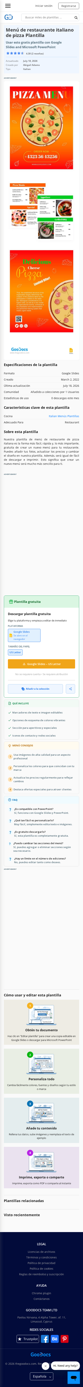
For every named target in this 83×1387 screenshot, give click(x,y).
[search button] (76, 17)
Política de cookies (41, 1268)
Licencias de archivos (41, 1252)
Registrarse (68, 6)
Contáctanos (42, 1299)
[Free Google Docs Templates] (9, 17)
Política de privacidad (41, 1263)
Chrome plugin (41, 1293)
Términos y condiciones (41, 1257)
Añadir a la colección (37, 688)
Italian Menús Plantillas (64, 416)
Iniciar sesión (44, 6)
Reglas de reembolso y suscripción (41, 1274)
